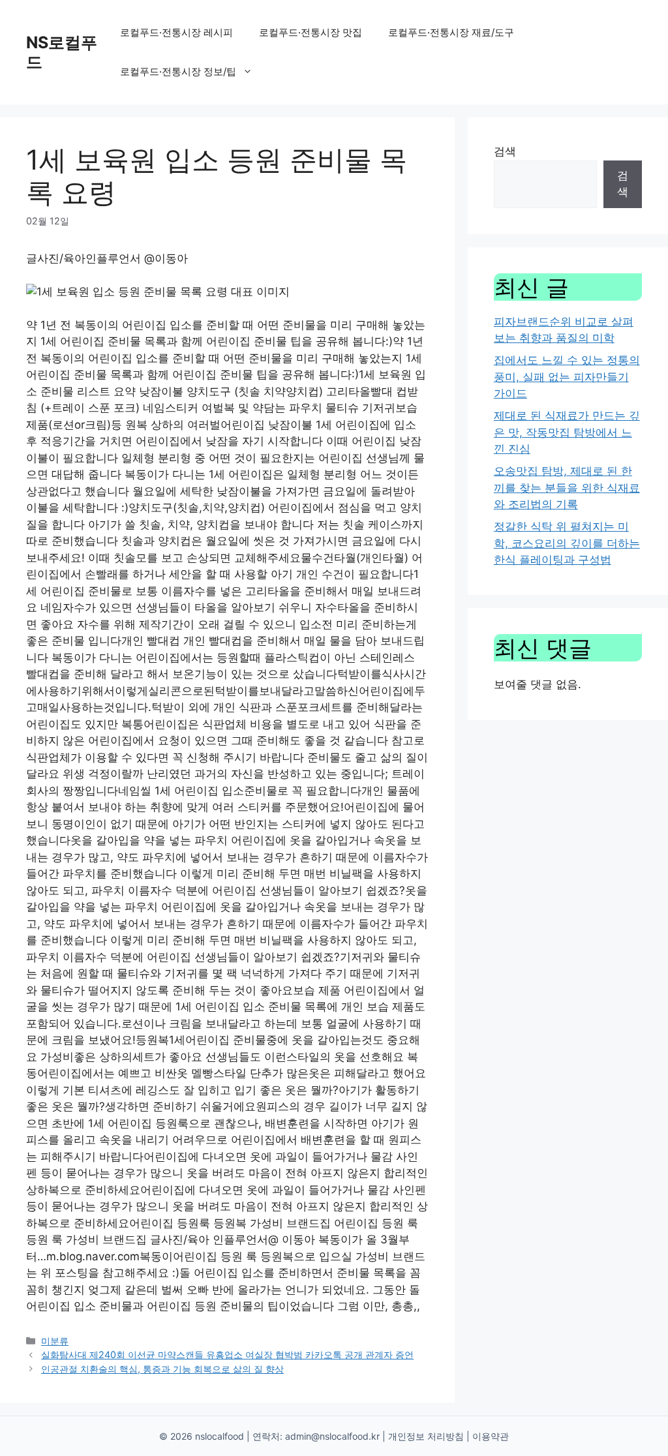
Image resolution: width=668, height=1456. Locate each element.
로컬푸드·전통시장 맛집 (310, 32)
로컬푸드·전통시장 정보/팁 (178, 71)
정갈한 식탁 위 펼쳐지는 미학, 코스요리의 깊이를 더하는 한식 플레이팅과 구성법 (567, 543)
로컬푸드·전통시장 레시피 (176, 32)
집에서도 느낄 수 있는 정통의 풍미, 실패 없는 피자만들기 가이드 (567, 377)
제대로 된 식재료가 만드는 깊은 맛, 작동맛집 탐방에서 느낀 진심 (567, 432)
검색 (505, 151)
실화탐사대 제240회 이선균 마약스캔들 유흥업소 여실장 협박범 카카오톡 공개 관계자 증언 (227, 1354)
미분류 (54, 1340)
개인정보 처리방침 (426, 1436)
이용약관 (490, 1436)
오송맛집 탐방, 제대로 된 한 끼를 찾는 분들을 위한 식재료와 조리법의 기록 (567, 487)
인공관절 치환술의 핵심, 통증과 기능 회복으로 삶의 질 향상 (162, 1368)
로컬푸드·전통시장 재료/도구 (451, 32)
